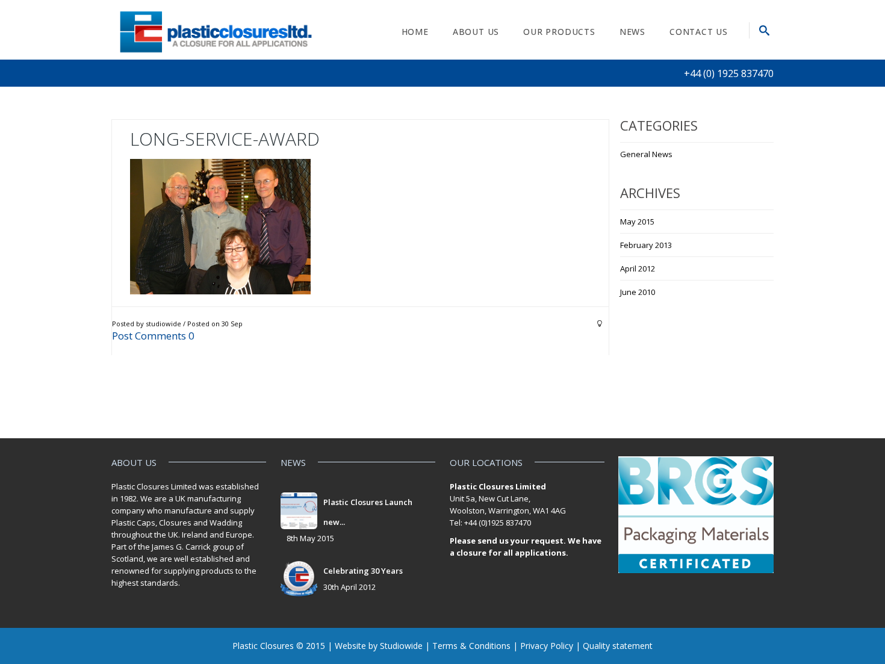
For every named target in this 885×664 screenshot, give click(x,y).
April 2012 (637, 268)
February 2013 (646, 245)
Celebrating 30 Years (363, 570)
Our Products (559, 31)
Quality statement (618, 645)
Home (415, 31)
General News (646, 154)
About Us (476, 31)
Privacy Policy (546, 645)
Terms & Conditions (471, 645)
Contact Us (698, 31)
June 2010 (637, 292)
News (632, 31)
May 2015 (637, 221)
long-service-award (225, 138)
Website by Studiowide (379, 645)
